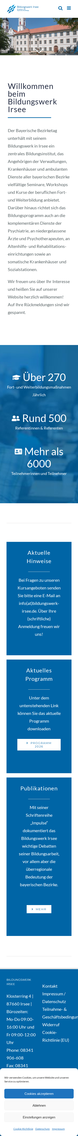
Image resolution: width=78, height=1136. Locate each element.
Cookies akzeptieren (39, 1093)
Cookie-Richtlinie (23, 1128)
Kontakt (49, 985)
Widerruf (51, 1024)
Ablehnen (39, 1105)
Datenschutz (42, 1128)
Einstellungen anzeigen (39, 1117)
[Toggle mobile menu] (69, 8)
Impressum (58, 1128)
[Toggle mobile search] (60, 8)
